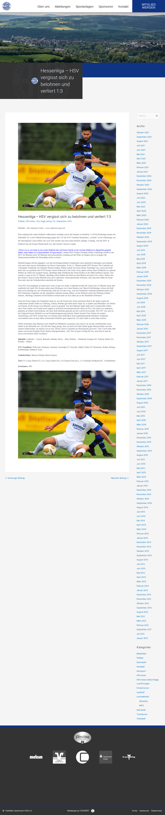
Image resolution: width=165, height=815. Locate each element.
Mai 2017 (141, 363)
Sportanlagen (84, 6)
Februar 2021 (143, 167)
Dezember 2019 (144, 228)
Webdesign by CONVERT (78, 811)
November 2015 (144, 442)
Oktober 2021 (143, 132)
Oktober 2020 (143, 185)
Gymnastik (141, 662)
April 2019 (141, 263)
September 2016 (144, 398)
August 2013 (142, 559)
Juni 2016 (141, 411)
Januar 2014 (142, 538)
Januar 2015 (142, 485)
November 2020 (144, 180)
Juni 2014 (141, 516)
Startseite (141, 710)
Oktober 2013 (143, 551)
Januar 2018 (142, 328)
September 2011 (144, 629)
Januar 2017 (142, 381)
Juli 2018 (141, 302)
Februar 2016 (143, 429)
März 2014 (141, 529)
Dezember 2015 (144, 437)
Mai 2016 (141, 416)
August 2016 (142, 402)
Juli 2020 (141, 198)
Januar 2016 (142, 433)
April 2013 (141, 577)
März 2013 (141, 581)
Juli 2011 (141, 634)
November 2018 (144, 285)
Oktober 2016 (143, 394)
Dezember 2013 (144, 542)
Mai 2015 (141, 468)
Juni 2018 (141, 307)
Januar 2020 (142, 224)
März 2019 (141, 267)
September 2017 (144, 346)
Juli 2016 (141, 407)
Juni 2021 (141, 150)
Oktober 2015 (143, 446)
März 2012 (141, 621)
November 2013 (144, 546)
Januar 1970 (142, 638)
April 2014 (141, 525)
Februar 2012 (143, 625)
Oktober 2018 (143, 289)
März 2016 (141, 424)
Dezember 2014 (144, 490)
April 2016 (141, 420)
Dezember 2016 (144, 385)
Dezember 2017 (144, 333)
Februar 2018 (143, 324)
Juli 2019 (141, 250)
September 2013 (144, 555)
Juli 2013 (141, 564)
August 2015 (142, 455)
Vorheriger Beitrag (15, 478)
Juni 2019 (141, 254)
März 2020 (141, 215)
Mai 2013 (141, 573)
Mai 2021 (141, 154)
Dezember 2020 (144, 176)
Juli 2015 (141, 459)
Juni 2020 (141, 202)
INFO (141, 705)
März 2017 (141, 372)
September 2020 (144, 189)
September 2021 (144, 137)
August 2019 (142, 246)
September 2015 (144, 451)
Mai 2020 (141, 206)
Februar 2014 (143, 533)
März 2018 (141, 320)
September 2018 (144, 294)
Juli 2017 (141, 355)
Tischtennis (142, 714)
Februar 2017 (143, 376)
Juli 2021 (141, 145)
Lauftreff (140, 692)
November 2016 (144, 389)
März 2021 (141, 163)
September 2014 (144, 503)
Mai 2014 (141, 520)
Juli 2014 (141, 512)
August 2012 (142, 612)
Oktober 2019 (143, 237)
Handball (141, 666)
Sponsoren (106, 6)
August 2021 (142, 141)
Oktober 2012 (143, 603)
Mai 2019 (141, 259)
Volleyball (141, 718)
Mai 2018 (141, 311)
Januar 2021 (142, 172)
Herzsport (141, 671)
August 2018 (142, 298)
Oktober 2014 (143, 498)
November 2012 (144, 599)
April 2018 (141, 315)
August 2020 (142, 193)
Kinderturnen (143, 688)
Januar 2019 (142, 276)
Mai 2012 (141, 616)
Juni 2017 (141, 359)
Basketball (141, 653)
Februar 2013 (143, 586)
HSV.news (30, 221)
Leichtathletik (143, 696)
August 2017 (142, 350)
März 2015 (141, 477)
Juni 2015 (141, 464)
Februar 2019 (143, 272)
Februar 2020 (143, 219)
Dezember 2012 (144, 594)
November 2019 (144, 232)
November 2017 (144, 337)
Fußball (21, 221)
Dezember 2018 (144, 280)
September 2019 (144, 241)
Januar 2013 (142, 590)
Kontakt (123, 6)
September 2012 (144, 608)
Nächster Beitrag (120, 478)
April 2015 (141, 472)
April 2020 (141, 211)
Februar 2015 (143, 481)
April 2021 (141, 158)
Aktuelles (143, 701)
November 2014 (144, 494)
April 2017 (141, 368)
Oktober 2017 (143, 342)
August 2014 (142, 507)
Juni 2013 (141, 568)
